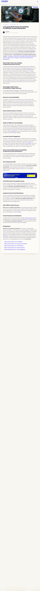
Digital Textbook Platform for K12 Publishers (13, 241)
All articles (4, 4)
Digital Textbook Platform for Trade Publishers (14, 245)
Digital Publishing (13, 24)
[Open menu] (37, 2)
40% (12, 195)
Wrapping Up (6, 59)
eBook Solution (5, 24)
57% (27, 99)
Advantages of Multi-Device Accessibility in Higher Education (20, 56)
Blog (17, 24)
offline (19, 211)
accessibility (13, 131)
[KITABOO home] (5, 2)
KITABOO (30, 69)
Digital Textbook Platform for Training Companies (14, 247)
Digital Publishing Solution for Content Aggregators (14, 249)
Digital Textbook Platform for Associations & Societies (15, 243)
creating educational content (30, 217)
